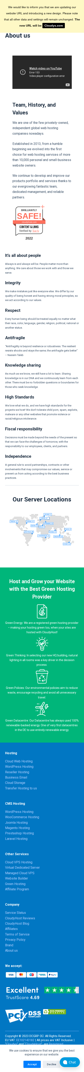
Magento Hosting (17, 828)
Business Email (16, 777)
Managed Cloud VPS (19, 873)
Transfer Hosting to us (21, 788)
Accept (32, 1064)
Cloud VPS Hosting (18, 862)
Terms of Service (17, 934)
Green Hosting (15, 884)
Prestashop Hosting (19, 833)
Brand (9, 945)
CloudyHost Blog (17, 923)
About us (11, 950)
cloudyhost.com (29, 222)
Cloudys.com (53, 25)
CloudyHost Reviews (20, 918)
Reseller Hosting (17, 772)
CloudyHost (33, 1044)
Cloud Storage (15, 783)
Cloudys (11, 1044)
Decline (51, 1064)
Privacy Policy (15, 940)
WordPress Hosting (19, 767)
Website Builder (16, 878)
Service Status (15, 913)
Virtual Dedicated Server (22, 867)
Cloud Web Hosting (19, 761)
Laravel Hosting (16, 839)
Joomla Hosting (16, 823)
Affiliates (11, 929)
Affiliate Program (17, 889)
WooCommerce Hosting (22, 817)
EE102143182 (25, 1040)
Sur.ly (35, 230)
